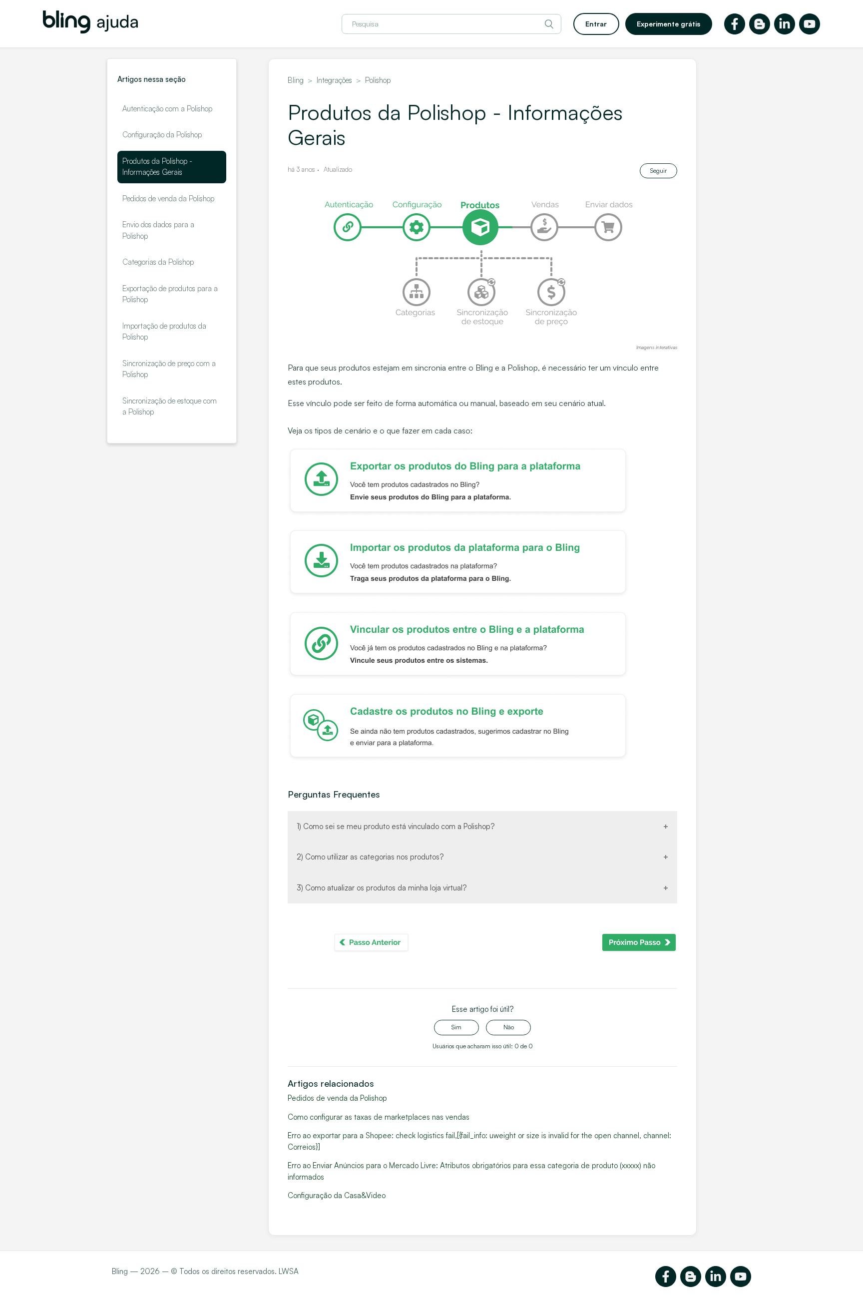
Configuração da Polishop (162, 134)
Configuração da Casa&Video (337, 1195)
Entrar (596, 23)
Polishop (378, 80)
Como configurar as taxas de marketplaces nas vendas (378, 1117)
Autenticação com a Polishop (167, 108)
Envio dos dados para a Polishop (158, 230)
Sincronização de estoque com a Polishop (169, 406)
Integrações (334, 80)
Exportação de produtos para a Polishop (170, 294)
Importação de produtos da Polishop (164, 331)
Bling (296, 80)
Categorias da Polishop (158, 262)
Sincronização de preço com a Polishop (169, 369)
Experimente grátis (668, 23)
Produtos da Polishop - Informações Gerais (157, 166)
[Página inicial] (90, 30)
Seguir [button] (658, 170)
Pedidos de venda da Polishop (168, 198)
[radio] (456, 1027)
